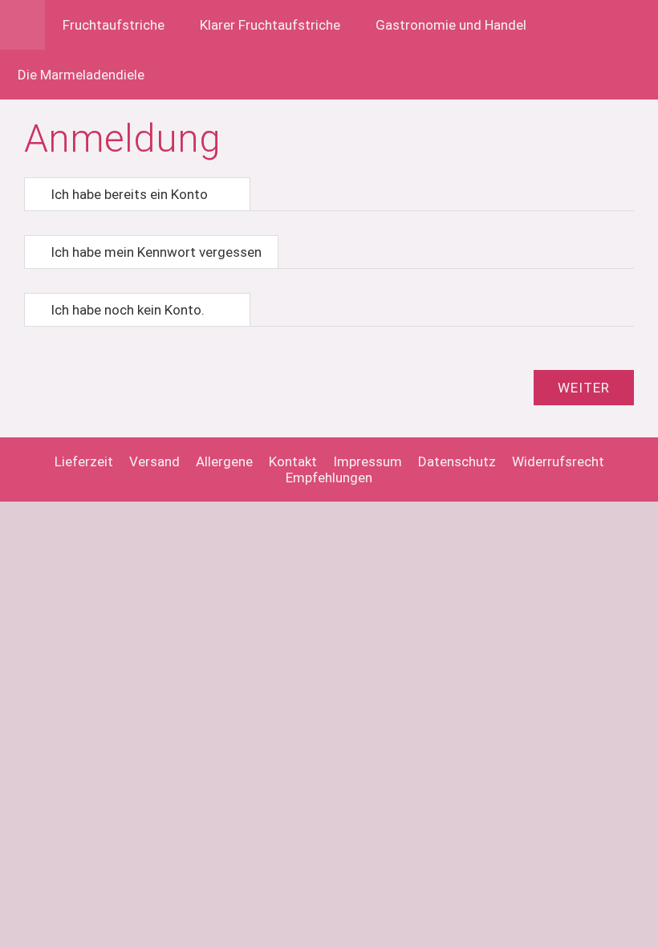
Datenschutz (457, 461)
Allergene (224, 461)
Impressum (367, 461)
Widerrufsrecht (558, 461)
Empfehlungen (329, 477)
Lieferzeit (84, 461)
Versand (154, 461)
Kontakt (293, 461)
